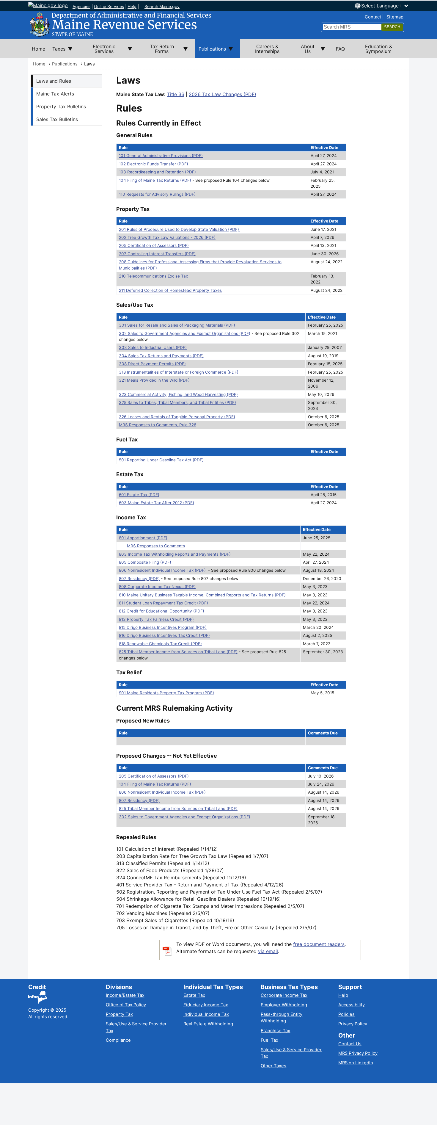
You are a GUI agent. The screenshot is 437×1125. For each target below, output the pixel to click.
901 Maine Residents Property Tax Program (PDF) (166, 692)
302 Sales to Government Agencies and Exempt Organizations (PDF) (184, 333)
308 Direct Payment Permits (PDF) (152, 363)
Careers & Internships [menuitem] (267, 48)
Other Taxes (273, 1065)
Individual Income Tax (206, 1014)
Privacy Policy (352, 1024)
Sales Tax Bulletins (57, 119)
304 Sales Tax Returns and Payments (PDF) (161, 355)
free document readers (319, 944)
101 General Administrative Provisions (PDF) (161, 155)
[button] (385, 6)
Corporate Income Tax (284, 995)
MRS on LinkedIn (355, 1063)
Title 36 (175, 94)
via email (268, 951)
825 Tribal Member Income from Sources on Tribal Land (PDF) (178, 651)
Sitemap (394, 17)
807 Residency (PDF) (139, 578)
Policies (346, 1014)
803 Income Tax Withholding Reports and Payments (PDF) (175, 554)
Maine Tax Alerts (55, 94)
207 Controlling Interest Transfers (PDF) (157, 253)
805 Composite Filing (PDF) (145, 562)
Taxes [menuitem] (57, 52)
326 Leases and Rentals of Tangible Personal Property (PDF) (177, 416)
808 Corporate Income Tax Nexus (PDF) (157, 586)
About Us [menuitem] (304, 50)
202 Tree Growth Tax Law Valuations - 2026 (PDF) (167, 237)
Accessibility (351, 1005)
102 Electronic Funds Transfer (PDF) (153, 164)
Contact (373, 17)
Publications (65, 64)
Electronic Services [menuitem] (97, 50)
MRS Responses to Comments (156, 545)
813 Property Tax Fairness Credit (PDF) (156, 619)
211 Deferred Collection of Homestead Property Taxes (170, 290)
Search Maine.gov (162, 6)
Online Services (109, 6)
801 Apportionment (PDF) (143, 537)
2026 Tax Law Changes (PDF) (222, 94)
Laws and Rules (53, 81)
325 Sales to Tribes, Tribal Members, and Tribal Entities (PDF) (177, 402)
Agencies (81, 6)
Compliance (118, 1040)
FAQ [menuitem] (340, 49)
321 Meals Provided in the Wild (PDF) (154, 380)
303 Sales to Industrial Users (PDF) (153, 347)
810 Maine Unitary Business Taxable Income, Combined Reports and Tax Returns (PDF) (202, 595)
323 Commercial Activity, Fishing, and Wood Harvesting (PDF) (178, 394)
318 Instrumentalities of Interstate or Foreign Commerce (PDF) (179, 372)
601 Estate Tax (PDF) (139, 494)
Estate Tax (194, 995)
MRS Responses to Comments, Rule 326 (157, 424)
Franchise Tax (275, 1030)
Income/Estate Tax (125, 995)
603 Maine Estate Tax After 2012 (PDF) (156, 502)
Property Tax (119, 1014)
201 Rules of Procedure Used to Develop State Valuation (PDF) (179, 229)
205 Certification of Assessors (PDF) (154, 245)
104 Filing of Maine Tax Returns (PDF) (155, 180)
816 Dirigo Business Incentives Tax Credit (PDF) (164, 635)
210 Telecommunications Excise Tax (153, 276)
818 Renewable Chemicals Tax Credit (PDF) (160, 643)
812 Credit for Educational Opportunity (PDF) (161, 611)
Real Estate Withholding (208, 1024)
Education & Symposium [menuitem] (378, 48)
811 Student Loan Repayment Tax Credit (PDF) (163, 603)
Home (39, 64)
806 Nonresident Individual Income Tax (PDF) (162, 570)
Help (132, 6)
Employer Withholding (284, 1005)
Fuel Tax (269, 1040)
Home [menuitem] (38, 49)
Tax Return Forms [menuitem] (156, 50)
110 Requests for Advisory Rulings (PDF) (157, 194)
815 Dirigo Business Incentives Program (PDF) (163, 627)
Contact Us (349, 1043)
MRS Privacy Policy (358, 1053)
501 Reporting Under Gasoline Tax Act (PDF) (161, 459)
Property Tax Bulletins (61, 106)
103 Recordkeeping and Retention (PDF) (157, 172)
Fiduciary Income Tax (205, 1005)
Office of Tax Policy (126, 1005)
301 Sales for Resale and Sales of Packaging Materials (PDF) (177, 325)
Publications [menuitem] (210, 52)
